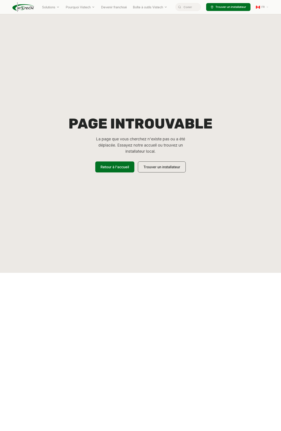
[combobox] (188, 7)
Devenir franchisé (114, 7)
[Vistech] (23, 7)
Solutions (48, 7)
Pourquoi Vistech (78, 7)
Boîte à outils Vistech (148, 7)
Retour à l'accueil (115, 167)
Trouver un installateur (230, 7)
